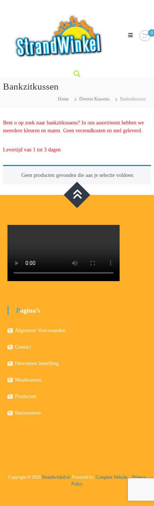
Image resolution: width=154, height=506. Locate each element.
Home (63, 99)
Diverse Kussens (94, 99)
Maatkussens (28, 380)
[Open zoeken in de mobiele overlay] (77, 73)
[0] (145, 36)
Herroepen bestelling (37, 363)
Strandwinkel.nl (56, 477)
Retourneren (28, 413)
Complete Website (111, 477)
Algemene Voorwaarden (40, 330)
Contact (23, 347)
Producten (25, 396)
